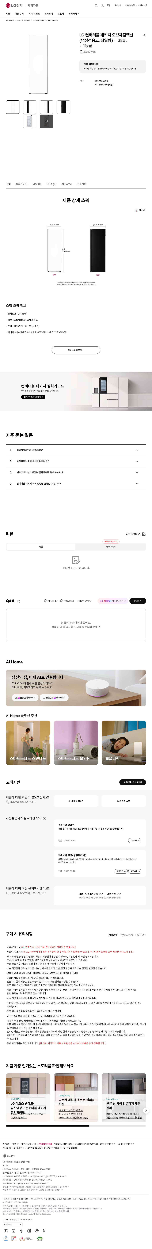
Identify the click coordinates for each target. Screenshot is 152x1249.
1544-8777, (31, 1180)
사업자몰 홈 (10, 20)
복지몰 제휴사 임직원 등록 (12, 1148)
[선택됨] (12, 107)
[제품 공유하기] (144, 35)
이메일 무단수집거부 (28, 1144)
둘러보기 (30, 697)
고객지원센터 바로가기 (133, 782)
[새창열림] (6, 1231)
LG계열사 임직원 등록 (126, 1144)
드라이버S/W (123, 801)
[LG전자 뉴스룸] (29, 1231)
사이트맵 (6, 1144)
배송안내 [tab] (113, 934)
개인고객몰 (142, 5)
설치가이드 (22, 184)
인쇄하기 (142, 210)
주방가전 (27, 20)
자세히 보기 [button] (44, 818)
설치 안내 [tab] (141, 934)
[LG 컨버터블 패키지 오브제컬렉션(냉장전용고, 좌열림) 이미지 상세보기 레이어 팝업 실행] (38, 64)
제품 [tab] (41, 546)
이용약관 (15, 1144)
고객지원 (81, 184)
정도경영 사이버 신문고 (52, 1148)
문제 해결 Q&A (76, 801)
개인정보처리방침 (45, 1144)
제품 (8, 13)
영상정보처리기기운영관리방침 (86, 1144)
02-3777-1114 (23, 1162)
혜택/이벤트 (34, 13)
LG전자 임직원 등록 (107, 1144)
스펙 (8, 184)
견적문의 (49, 13)
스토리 (61, 13)
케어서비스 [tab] (111, 546)
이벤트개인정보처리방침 (63, 1144)
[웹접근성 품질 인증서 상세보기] (40, 1238)
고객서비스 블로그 (26, 1220)
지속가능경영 (130, 5)
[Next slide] (146, 1111)
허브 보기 (60, 697)
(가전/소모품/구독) (37, 1169)
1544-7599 (36, 1173)
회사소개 (118, 5)
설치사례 (73, 13)
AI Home (66, 184)
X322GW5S (89, 51)
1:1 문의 (6, 1165)
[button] (96, 5)
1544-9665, (40, 1176)
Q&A (51, 184)
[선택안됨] (29, 107)
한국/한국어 (8, 1224)
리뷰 (37, 184)
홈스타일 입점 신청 (70, 1148)
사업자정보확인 (50, 1199)
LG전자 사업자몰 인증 (33, 1148)
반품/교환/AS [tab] (127, 934)
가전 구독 (19, 13)
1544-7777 (61, 1176)
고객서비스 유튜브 (10, 1220)
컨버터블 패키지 (38, 20)
